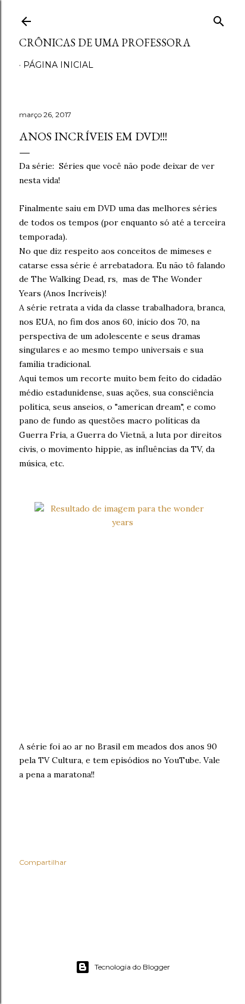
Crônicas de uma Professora (104, 42)
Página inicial (58, 64)
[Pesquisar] (219, 18)
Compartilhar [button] (43, 862)
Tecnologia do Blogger (132, 966)
